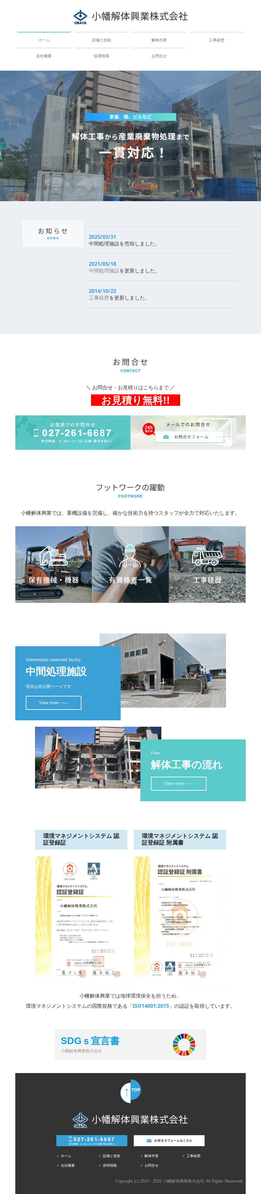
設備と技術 (101, 40)
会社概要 (44, 56)
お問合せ (159, 56)
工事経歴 (216, 40)
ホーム (44, 40)
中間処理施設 (104, 270)
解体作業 (159, 40)
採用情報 (101, 56)
